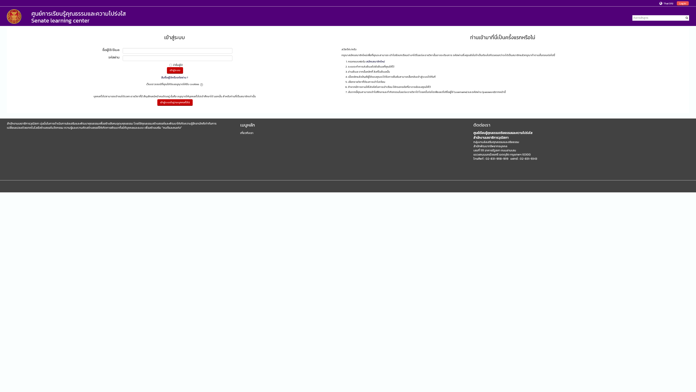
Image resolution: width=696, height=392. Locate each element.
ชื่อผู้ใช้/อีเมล (110, 50)
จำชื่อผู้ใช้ (178, 65)
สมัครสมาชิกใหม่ (375, 62)
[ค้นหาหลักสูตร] (687, 18)
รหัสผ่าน (113, 58)
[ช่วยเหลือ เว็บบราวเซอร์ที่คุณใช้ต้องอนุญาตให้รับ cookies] (201, 84)
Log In (683, 3)
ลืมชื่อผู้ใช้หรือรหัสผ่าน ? (174, 77)
